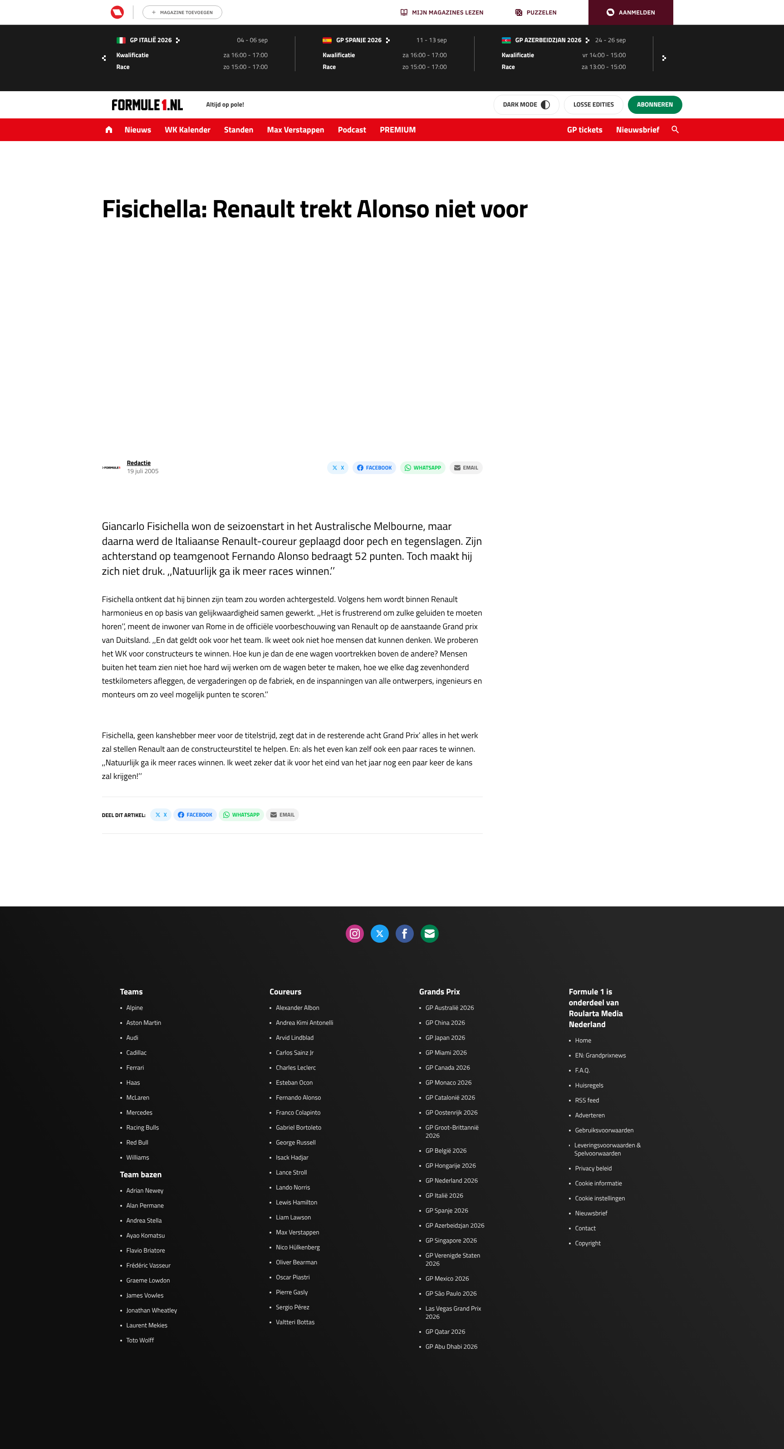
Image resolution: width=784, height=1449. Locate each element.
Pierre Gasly (292, 1292)
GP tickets (585, 129)
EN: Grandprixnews (600, 1056)
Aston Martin (144, 1023)
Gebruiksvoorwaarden (604, 1130)
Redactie (139, 463)
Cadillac (137, 1053)
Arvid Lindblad (295, 1038)
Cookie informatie (598, 1184)
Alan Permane (145, 1206)
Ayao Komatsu (146, 1236)
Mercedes (140, 1113)
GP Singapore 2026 (451, 1241)
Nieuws (138, 129)
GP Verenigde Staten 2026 (453, 1260)
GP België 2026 (446, 1151)
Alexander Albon (297, 1008)
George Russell (296, 1143)
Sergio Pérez (292, 1307)
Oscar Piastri (293, 1277)
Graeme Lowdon (148, 1281)
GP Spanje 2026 (447, 1211)
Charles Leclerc (296, 1068)
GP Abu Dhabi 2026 (452, 1347)
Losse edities (593, 104)
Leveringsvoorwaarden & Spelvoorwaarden (607, 1149)
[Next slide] (666, 58)
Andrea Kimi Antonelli (304, 1023)
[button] (630, 12)
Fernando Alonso (298, 1098)
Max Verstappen (295, 129)
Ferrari (135, 1068)
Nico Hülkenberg (298, 1247)
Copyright (588, 1243)
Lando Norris (293, 1188)
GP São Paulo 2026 (451, 1294)
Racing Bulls (143, 1128)
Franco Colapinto (298, 1113)
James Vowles (145, 1296)
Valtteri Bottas (295, 1322)
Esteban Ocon (294, 1083)
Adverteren (590, 1115)
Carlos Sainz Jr (295, 1053)
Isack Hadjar (292, 1158)
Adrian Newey (145, 1191)
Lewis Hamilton (296, 1203)
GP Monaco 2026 (448, 1083)
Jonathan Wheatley (152, 1311)
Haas (133, 1083)
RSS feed (587, 1101)
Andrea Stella (144, 1221)
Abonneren (655, 104)
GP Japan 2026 (445, 1038)
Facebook (379, 467)
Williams (138, 1158)
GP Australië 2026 (450, 1008)
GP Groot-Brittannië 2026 (452, 1132)
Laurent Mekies (147, 1326)
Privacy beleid (593, 1169)
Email (470, 467)
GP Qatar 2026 (445, 1332)
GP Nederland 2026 (452, 1181)
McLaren (138, 1098)
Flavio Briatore (146, 1251)
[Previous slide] (104, 58)
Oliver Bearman (296, 1262)
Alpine (135, 1008)
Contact (585, 1228)
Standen (238, 129)
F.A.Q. (582, 1071)
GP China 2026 (445, 1023)
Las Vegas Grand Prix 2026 (453, 1313)
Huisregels (589, 1086)
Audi (132, 1038)
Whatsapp (427, 467)
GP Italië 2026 (444, 1196)
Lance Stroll (291, 1173)
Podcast (352, 129)
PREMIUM (398, 129)
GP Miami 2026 (446, 1053)
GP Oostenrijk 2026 (452, 1113)
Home (583, 1041)
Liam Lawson (293, 1218)
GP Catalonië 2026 (450, 1098)
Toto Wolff (140, 1340)
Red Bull (138, 1143)
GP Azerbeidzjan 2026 (455, 1226)
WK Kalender (188, 129)
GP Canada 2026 (448, 1068)
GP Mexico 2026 (447, 1279)
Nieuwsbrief (637, 129)
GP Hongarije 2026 (451, 1166)
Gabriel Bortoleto (298, 1128)
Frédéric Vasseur (149, 1266)
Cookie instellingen (600, 1198)
